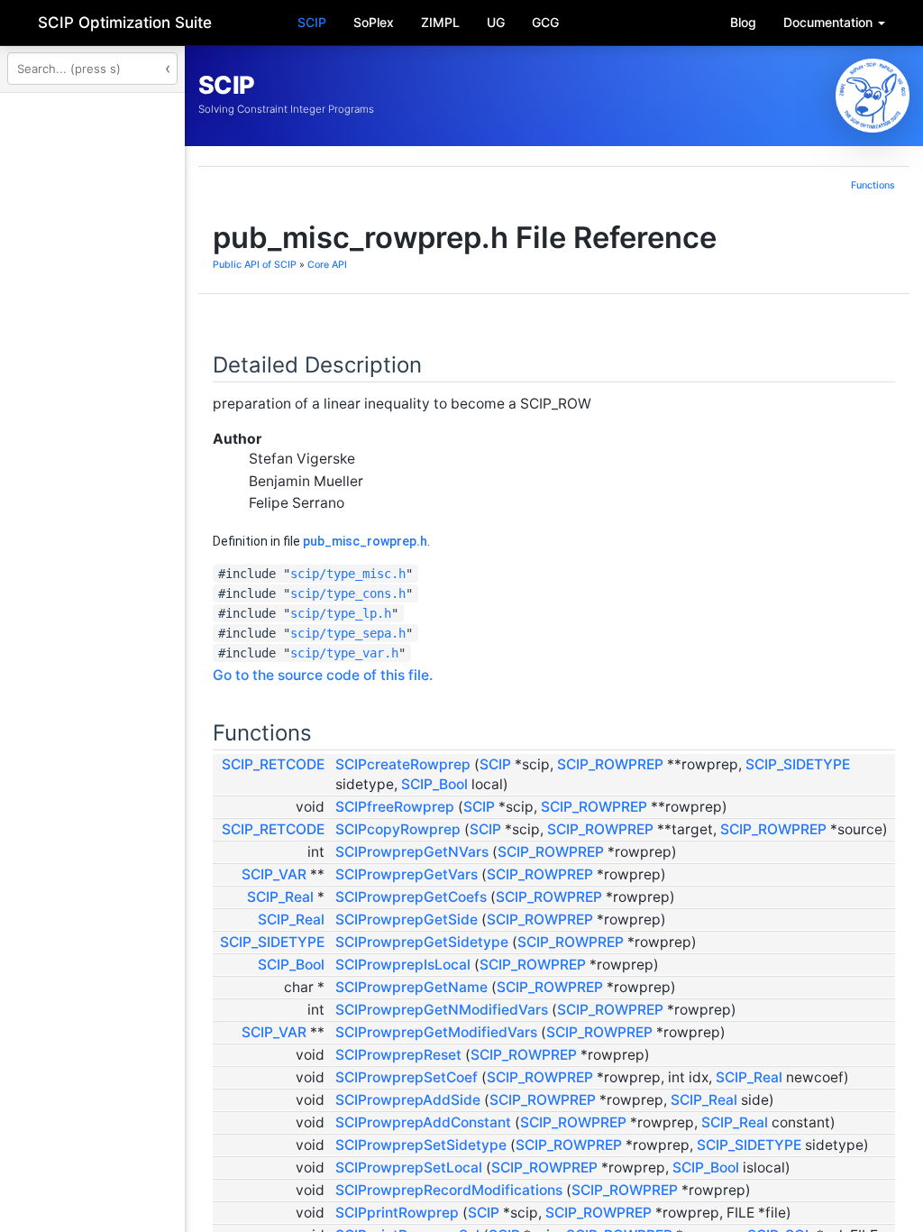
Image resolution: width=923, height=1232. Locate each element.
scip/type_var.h (570, 689)
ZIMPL (440, 22)
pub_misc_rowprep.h (590, 577)
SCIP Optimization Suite (125, 23)
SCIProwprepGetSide (632, 1054)
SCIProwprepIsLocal (628, 1119)
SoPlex (373, 22)
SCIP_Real (505, 1012)
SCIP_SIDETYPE (691, 820)
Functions (873, 185)
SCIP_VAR (499, 989)
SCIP (311, 22)
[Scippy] (872, 96)
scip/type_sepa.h (573, 669)
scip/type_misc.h (573, 609)
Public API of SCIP (480, 301)
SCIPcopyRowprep (623, 905)
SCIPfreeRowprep (620, 862)
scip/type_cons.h (573, 629)
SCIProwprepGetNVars (637, 947)
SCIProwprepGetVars (632, 989)
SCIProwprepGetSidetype (647, 1077)
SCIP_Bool (846, 820)
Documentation (829, 22)
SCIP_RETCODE (498, 800)
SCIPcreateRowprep (628, 800)
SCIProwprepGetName (637, 1142)
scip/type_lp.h (566, 649)
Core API (552, 301)
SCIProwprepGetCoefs (636, 1012)
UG (496, 22)
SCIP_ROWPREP (835, 800)
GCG (545, 22)
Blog (743, 22)
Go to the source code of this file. (548, 711)
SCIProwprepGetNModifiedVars (667, 1184)
